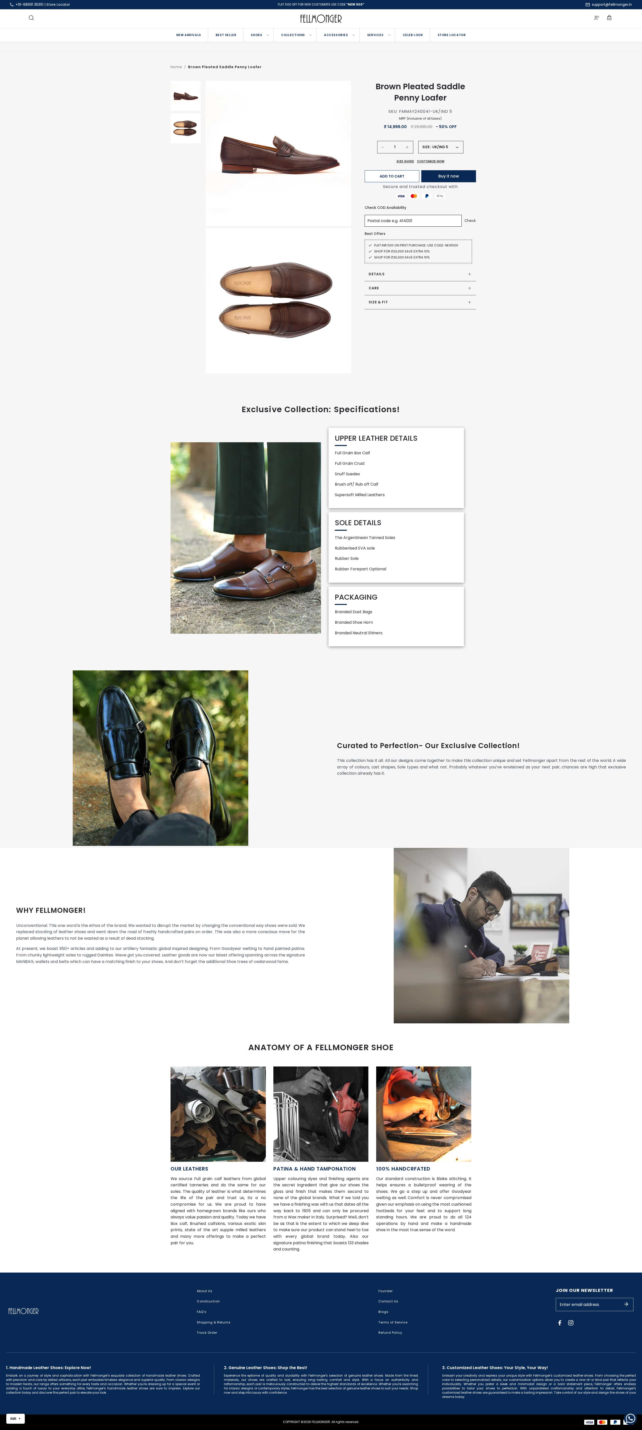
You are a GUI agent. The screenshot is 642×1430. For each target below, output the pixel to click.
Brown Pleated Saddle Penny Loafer (225, 66)
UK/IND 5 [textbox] (440, 146)
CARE (374, 288)
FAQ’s (201, 1312)
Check (470, 220)
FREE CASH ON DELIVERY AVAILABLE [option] (321, 5)
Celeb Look (413, 35)
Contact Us (388, 1301)
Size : (426, 147)
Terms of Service (393, 1322)
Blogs (383, 1312)
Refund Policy (390, 1332)
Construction (208, 1301)
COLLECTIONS (293, 35)
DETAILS (377, 274)
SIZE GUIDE (405, 161)
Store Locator (58, 4)
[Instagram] (571, 1323)
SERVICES (375, 35)
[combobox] (445, 147)
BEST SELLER (226, 35)
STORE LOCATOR (452, 35)
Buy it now (448, 176)
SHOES (256, 35)
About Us (204, 1291)
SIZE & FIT (378, 302)
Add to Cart (392, 176)
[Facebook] (560, 1323)
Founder (385, 1291)
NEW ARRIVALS (188, 35)
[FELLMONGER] (321, 18)
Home (176, 66)
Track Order (207, 1332)
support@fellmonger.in (612, 4)
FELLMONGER (321, 1422)
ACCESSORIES (336, 35)
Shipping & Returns (213, 1322)
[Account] (596, 18)
